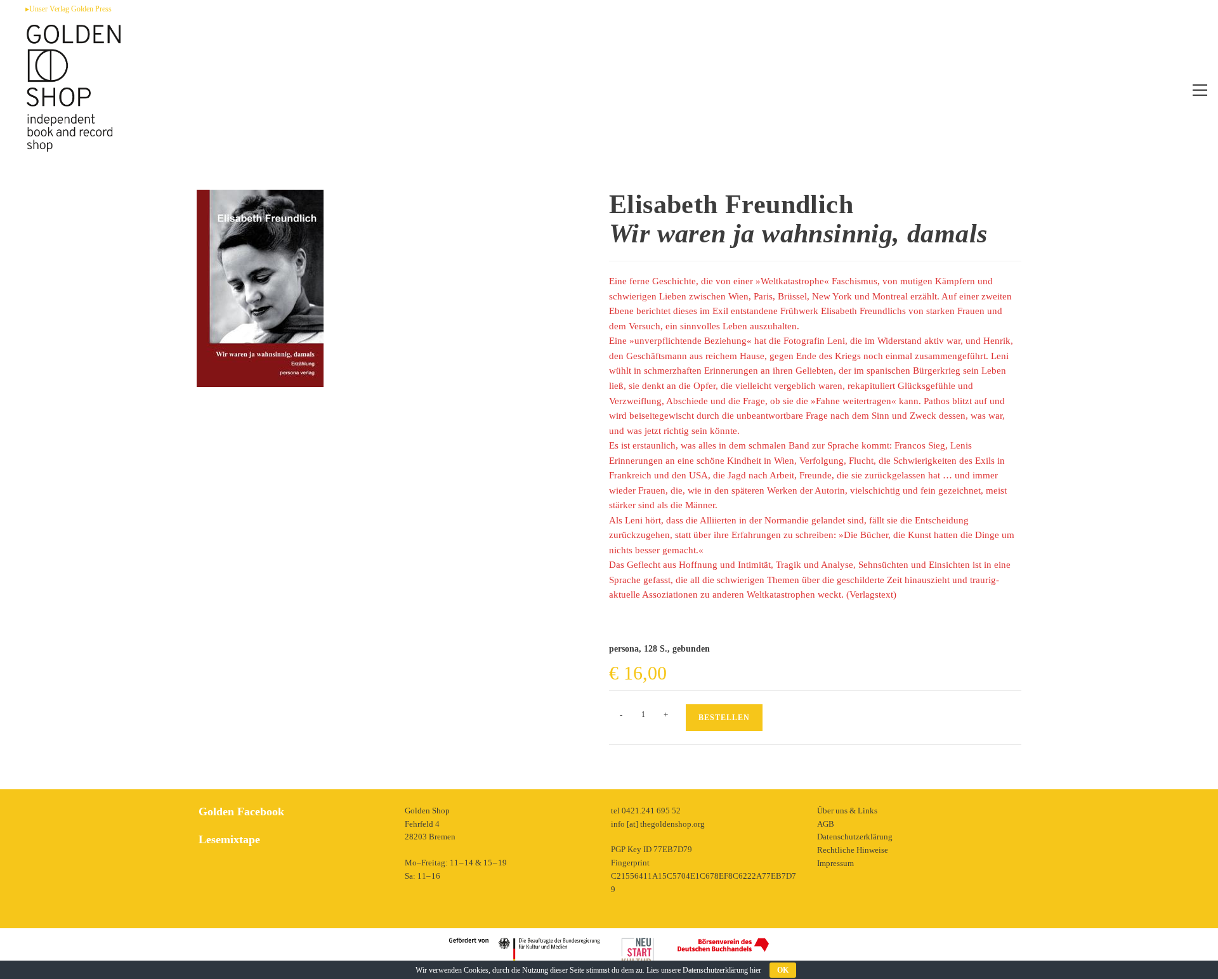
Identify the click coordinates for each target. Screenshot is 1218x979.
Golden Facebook (241, 811)
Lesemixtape (229, 839)
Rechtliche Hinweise (852, 850)
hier (755, 970)
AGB (825, 824)
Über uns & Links (847, 810)
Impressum (835, 863)
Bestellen (724, 717)
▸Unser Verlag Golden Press (68, 8)
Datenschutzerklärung (855, 836)
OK (783, 970)
